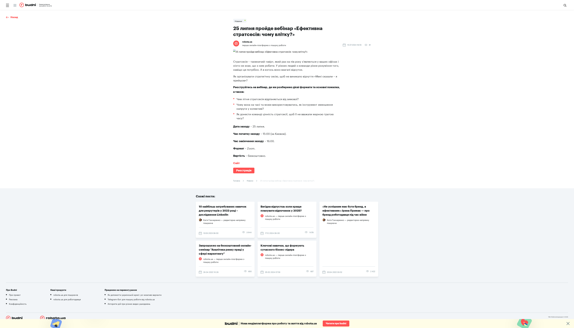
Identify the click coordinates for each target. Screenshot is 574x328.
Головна (236, 180)
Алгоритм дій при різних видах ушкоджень (129, 303)
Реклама (13, 299)
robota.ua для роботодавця (67, 299)
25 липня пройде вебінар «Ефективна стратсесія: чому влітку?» (287, 180)
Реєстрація (243, 170)
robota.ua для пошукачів (65, 294)
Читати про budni (336, 323)
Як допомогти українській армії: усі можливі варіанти (134, 294)
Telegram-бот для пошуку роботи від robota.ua (131, 299)
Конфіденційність (17, 303)
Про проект (15, 294)
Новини (250, 180)
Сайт (236, 163)
